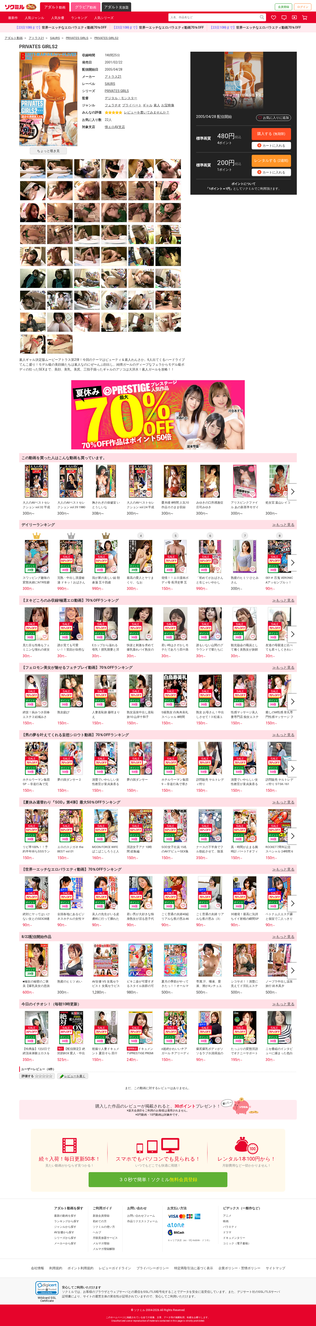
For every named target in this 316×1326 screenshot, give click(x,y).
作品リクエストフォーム (142, 1221)
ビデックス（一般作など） (242, 1208)
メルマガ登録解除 (104, 1249)
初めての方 (100, 1221)
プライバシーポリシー (152, 1268)
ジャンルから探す (65, 1226)
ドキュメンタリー (234, 1237)
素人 (157, 105)
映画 (226, 1221)
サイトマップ (275, 1268)
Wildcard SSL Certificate (47, 1299)
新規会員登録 (101, 1215)
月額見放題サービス (105, 1237)
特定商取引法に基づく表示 (193, 1268)
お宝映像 (167, 105)
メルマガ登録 (101, 1243)
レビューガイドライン (115, 1268)
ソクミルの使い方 (104, 1226)
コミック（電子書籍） (237, 1243)
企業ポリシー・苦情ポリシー (239, 1268)
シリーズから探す (65, 1237)
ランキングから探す (66, 1221)
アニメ (227, 1215)
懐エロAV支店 (115, 127)
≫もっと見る (283, 525)
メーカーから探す (65, 1243)
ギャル (147, 105)
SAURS (110, 84)
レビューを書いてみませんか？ (146, 112)
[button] (47, 1288)
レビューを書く (74, 1076)
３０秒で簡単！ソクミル (158, 1179)
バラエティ (230, 1226)
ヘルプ (97, 1232)
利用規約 (55, 1268)
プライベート (132, 105)
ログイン (302, 7)
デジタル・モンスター (121, 98)
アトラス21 (113, 76)
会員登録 (283, 7)
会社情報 (37, 1268)
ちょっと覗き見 (48, 151)
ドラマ (227, 1232)
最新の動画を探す (65, 1215)
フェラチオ (113, 105)
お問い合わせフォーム (141, 1215)
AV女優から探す (64, 1232)
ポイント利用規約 (80, 1268)
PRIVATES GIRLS (117, 91)
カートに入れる (271, 145)
